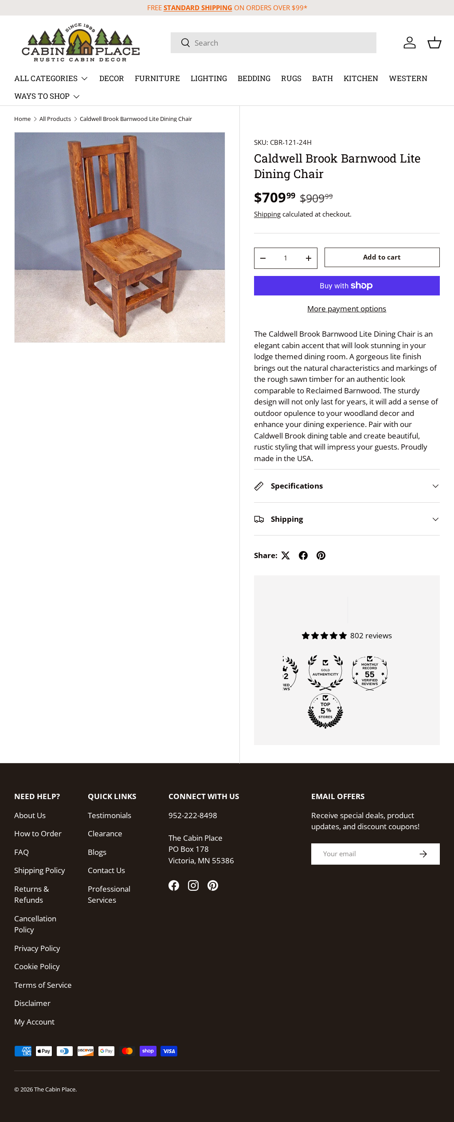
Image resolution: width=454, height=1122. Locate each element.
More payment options (346, 308)
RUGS (291, 78)
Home (22, 119)
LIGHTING (209, 78)
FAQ (21, 852)
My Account (34, 1022)
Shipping (267, 214)
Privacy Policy (37, 948)
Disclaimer (32, 1003)
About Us (30, 815)
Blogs (97, 852)
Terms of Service (43, 985)
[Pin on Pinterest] (321, 555)
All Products (55, 119)
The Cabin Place (54, 1089)
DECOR (111, 78)
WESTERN (408, 78)
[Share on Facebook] (303, 555)
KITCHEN (361, 78)
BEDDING (254, 78)
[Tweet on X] (285, 555)
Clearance (105, 833)
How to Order (38, 833)
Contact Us (106, 870)
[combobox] (273, 42)
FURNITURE (157, 78)
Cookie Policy (37, 966)
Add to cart (382, 256)
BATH (322, 78)
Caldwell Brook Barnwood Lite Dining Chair (136, 119)
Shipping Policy (39, 870)
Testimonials (109, 815)
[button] (434, 42)
